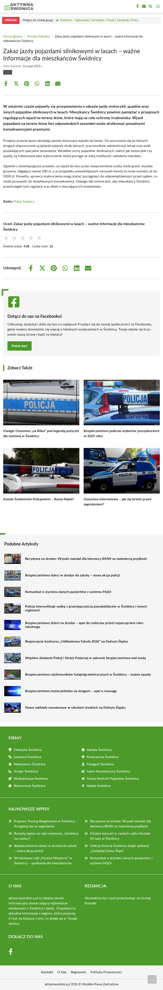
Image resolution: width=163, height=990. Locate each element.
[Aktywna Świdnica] (18, 6)
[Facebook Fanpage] (137, 6)
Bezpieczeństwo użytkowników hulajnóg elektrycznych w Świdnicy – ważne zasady (88, 674)
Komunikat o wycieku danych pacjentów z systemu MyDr (68, 592)
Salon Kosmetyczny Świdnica (108, 771)
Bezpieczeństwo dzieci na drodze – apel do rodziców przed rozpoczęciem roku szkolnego (84, 625)
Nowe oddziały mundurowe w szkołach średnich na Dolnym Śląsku (75, 707)
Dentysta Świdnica (28, 750)
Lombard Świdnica (27, 757)
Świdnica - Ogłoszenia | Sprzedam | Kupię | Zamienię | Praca (99, 20)
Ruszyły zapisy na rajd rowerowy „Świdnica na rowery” (46, 836)
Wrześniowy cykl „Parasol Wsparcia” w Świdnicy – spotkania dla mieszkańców (43, 860)
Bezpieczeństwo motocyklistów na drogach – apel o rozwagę (71, 691)
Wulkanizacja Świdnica (31, 778)
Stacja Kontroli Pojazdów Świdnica (113, 778)
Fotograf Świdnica (100, 764)
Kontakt (91, 903)
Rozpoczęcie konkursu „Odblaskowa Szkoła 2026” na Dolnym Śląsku (76, 641)
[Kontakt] (143, 6)
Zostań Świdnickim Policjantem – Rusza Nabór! (38, 499)
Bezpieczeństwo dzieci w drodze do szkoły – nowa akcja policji (72, 575)
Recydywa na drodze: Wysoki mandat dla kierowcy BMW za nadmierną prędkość (86, 559)
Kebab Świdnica (99, 786)
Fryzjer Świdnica (26, 771)
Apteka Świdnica (99, 750)
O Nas (62, 972)
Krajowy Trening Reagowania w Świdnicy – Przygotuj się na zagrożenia (46, 824)
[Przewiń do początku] (152, 979)
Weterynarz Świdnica (30, 764)
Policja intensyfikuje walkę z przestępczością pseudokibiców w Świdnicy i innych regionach (86, 608)
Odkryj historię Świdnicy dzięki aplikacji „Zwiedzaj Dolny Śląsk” (119, 848)
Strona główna (12, 36)
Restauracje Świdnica (29, 786)
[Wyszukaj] (150, 7)
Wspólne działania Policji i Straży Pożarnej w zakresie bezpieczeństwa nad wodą (85, 658)
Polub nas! (19, 346)
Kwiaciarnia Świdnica (103, 757)
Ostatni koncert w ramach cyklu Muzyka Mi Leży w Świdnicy (120, 836)
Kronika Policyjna (38, 36)
